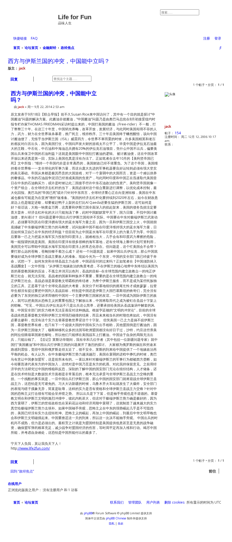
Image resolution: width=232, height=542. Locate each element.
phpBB (88, 513)
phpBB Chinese (116, 518)
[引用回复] (151, 94)
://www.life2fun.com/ (33, 448)
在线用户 (15, 483)
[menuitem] (33, 38)
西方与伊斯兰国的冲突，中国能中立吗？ (59, 61)
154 (178, 133)
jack (22, 68)
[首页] (33, 18)
